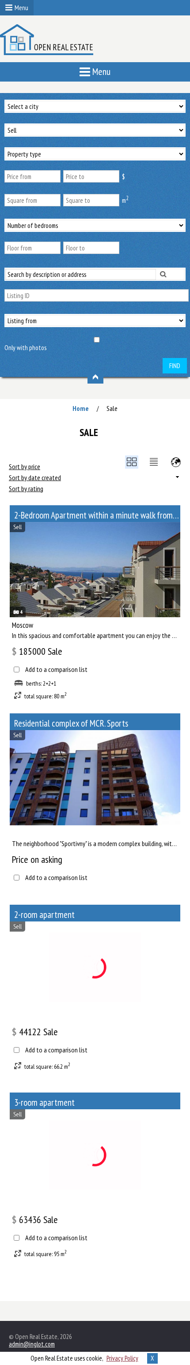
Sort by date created (35, 477)
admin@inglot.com (32, 1344)
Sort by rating (26, 488)
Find (174, 366)
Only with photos (25, 347)
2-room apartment (44, 915)
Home (80, 408)
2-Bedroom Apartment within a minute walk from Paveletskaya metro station (97, 515)
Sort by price (24, 466)
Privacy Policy (122, 1358)
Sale (112, 408)
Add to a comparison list (56, 669)
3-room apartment (44, 1102)
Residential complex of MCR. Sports (71, 723)
